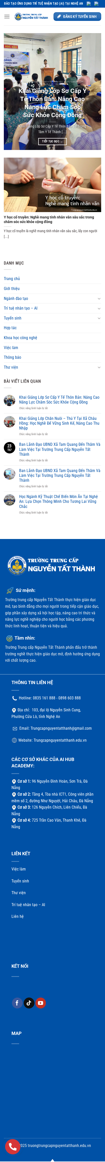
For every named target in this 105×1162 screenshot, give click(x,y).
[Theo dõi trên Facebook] (17, 1003)
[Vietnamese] (97, 3)
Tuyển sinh (12, 318)
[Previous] (12, 91)
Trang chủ (12, 278)
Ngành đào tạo (16, 298)
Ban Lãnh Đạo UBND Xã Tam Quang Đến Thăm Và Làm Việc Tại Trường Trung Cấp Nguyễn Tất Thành (59, 449)
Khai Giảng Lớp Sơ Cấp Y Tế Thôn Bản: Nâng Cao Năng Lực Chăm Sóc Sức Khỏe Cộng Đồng (52, 103)
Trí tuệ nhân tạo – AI (20, 308)
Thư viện (11, 367)
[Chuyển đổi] (99, 298)
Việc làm (11, 347)
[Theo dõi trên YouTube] (40, 1003)
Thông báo (12, 357)
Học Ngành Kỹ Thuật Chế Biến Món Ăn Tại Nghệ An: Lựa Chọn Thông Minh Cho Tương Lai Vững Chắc (58, 501)
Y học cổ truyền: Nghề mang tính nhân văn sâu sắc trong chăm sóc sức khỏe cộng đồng (49, 219)
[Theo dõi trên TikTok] (29, 1003)
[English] (90, 3)
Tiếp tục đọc (52, 141)
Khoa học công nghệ (20, 337)
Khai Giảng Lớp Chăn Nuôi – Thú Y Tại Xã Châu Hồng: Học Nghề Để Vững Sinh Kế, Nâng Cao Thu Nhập (59, 423)
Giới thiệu (12, 288)
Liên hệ (17, 916)
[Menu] (7, 16)
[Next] (92, 91)
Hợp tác (10, 327)
